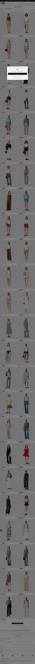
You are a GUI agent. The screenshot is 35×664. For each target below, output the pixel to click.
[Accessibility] (1, 530)
